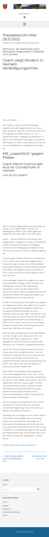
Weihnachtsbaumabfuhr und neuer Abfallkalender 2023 (13, 458)
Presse (22, 445)
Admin (5, 515)
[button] (24, 24)
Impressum (7, 509)
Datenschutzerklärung (11, 512)
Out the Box (28, 532)
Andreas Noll (34, 43)
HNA (17, 445)
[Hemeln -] (24, 6)
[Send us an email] (24, 17)
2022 (12, 445)
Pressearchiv (31, 445)
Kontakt (6, 506)
